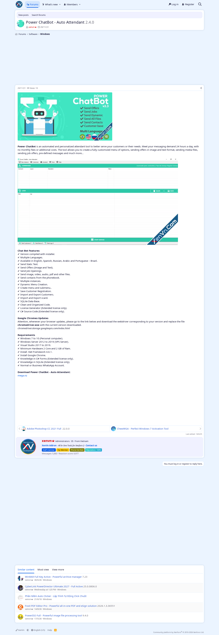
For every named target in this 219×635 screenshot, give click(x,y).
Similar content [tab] (26, 569)
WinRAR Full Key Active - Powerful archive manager (53, 576)
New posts (23, 14)
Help (49, 630)
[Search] (200, 4)
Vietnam (84, 441)
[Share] (201, 88)
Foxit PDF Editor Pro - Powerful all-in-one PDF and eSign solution (61, 605)
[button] (60, 4)
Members (72, 4)
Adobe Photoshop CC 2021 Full (44, 428)
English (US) (39, 630)
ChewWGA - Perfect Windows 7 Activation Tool (142, 428)
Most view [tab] (43, 569)
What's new (51, 4)
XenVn (21, 630)
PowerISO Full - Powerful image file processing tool (53, 615)
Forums (34, 4)
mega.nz (22, 375)
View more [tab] (58, 569)
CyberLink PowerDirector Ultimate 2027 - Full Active (54, 586)
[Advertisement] (109, 60)
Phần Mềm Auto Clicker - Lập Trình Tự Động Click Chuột (55, 596)
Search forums (39, 14)
